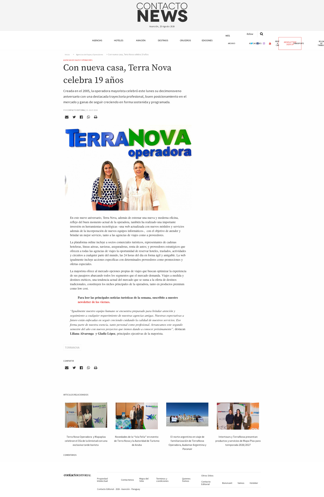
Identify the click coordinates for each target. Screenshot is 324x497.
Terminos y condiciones (162, 479)
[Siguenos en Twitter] (251, 43)
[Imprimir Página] (95, 117)
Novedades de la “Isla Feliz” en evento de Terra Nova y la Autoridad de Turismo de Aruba (136, 440)
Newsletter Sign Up (290, 43)
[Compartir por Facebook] (81, 117)
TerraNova (72, 347)
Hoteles (118, 40)
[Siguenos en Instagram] (264, 43)
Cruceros (185, 40)
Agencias (97, 40)
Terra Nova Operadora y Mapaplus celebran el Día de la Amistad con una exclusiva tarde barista (86, 440)
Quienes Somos (186, 479)
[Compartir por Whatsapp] (88, 117)
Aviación (140, 40)
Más (228, 35)
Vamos (241, 482)
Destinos (163, 40)
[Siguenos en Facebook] (258, 43)
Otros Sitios (207, 475)
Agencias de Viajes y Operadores (89, 54)
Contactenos (127, 479)
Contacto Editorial (206, 483)
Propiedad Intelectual (102, 479)
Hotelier (254, 482)
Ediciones (207, 40)
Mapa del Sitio (143, 479)
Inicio (67, 54)
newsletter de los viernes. (94, 302)
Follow (250, 33)
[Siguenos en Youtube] (270, 43)
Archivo (231, 43)
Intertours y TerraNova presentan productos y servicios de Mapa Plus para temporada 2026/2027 (238, 440)
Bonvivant (227, 482)
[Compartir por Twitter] (74, 117)
